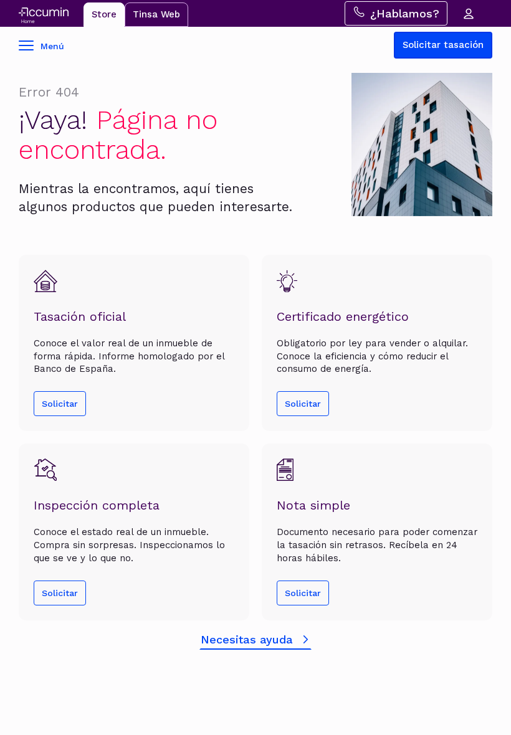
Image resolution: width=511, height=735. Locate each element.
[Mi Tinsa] (468, 13)
